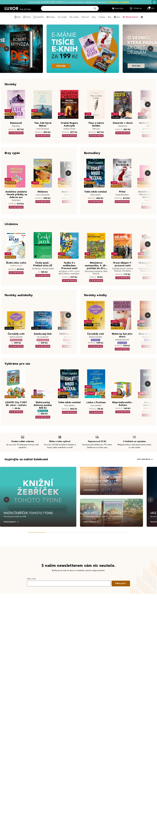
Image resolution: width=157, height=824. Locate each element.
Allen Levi (96, 129)
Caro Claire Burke (43, 195)
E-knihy (28, 17)
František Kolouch (119, 268)
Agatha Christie (69, 129)
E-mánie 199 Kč (91, 328)
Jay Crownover (43, 337)
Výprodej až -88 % (93, 397)
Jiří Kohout (63, 271)
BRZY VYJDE (10, 186)
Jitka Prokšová (64, 273)
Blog (109, 17)
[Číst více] (83, 49)
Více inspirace (143, 459)
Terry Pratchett (69, 337)
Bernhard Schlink (148, 337)
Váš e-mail (31, 579)
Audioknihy (40, 17)
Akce (118, 17)
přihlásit (120, 583)
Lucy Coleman (96, 405)
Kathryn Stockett (16, 337)
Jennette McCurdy (149, 129)
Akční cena (90, 393)
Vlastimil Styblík (48, 268)
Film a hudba (74, 17)
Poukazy (52, 17)
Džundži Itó (122, 126)
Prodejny (102, 17)
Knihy (18, 17)
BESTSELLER (10, 114)
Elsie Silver (16, 126)
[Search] (95, 8)
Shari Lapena (95, 195)
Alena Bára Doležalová (94, 271)
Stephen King (69, 195)
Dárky (94, 17)
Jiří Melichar (36, 268)
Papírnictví (85, 17)
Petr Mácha (126, 271)
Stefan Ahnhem (149, 408)
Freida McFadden (122, 195)
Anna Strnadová (42, 129)
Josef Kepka (75, 273)
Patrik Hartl (16, 200)
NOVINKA (9, 117)
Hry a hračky (62, 17)
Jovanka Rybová (144, 268)
